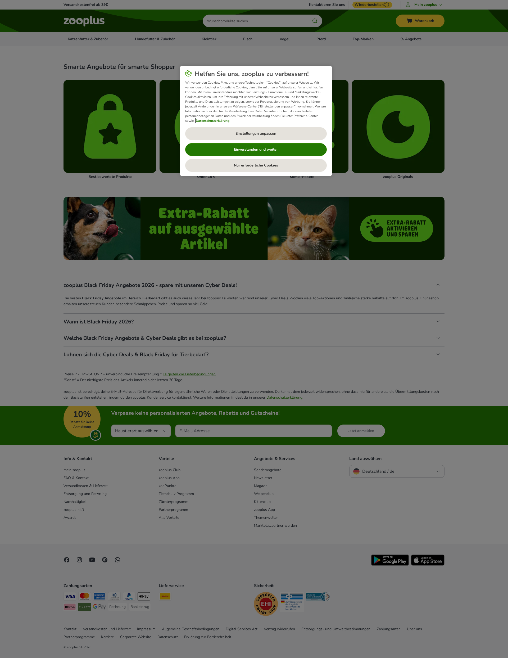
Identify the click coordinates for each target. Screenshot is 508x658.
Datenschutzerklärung (212, 121)
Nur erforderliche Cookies (256, 165)
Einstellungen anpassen (255, 133)
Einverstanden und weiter (256, 149)
